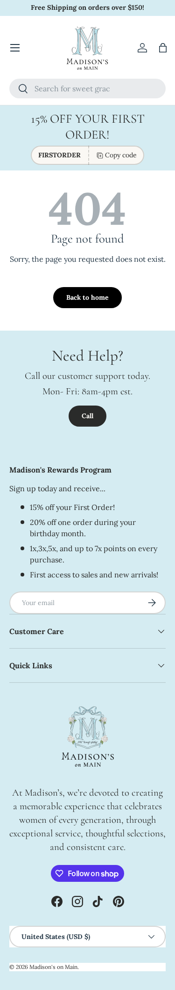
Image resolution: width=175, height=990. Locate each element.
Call (87, 416)
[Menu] (15, 47)
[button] (163, 47)
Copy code (121, 155)
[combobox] (87, 88)
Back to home (87, 297)
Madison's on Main (53, 966)
